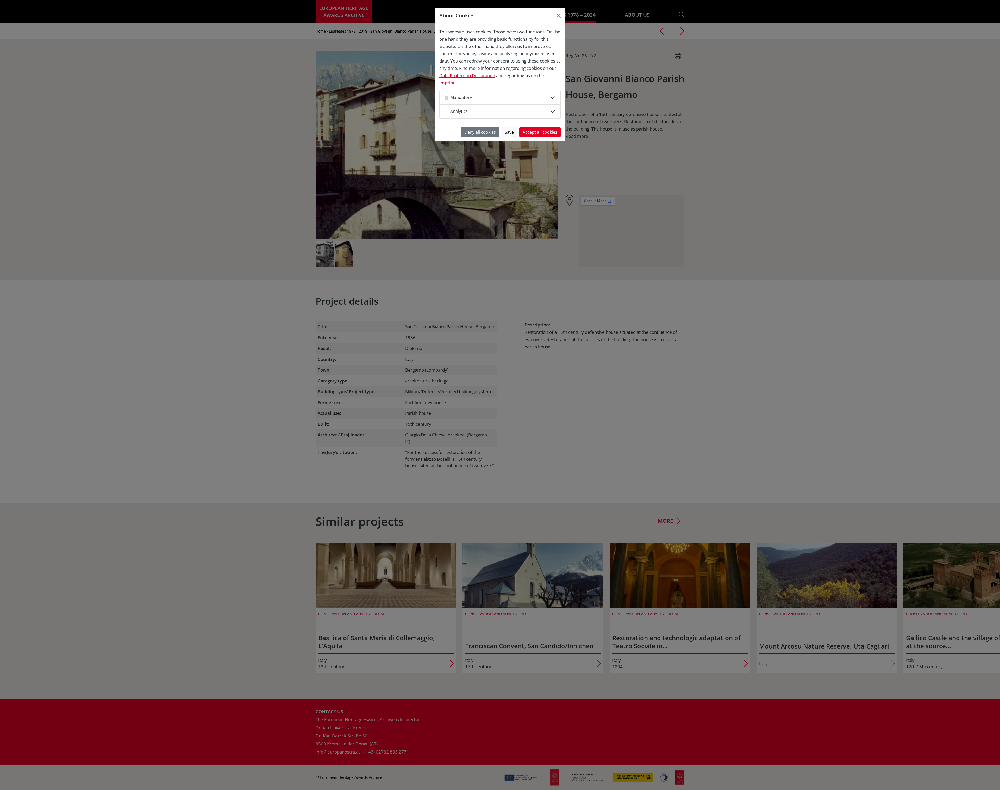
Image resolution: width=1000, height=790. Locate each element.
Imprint (446, 83)
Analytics (459, 111)
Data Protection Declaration (467, 75)
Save (509, 132)
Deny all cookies (480, 132)
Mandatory (461, 97)
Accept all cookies (540, 132)
